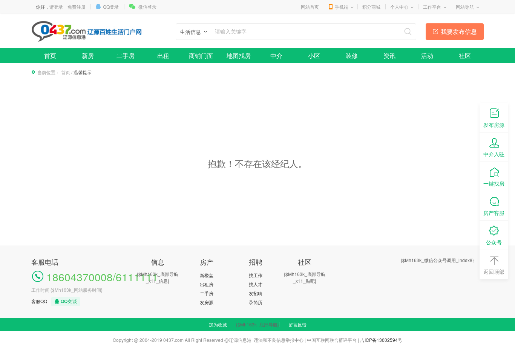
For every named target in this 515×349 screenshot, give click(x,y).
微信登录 (147, 6)
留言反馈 (297, 324)
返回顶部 (493, 271)
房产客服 (493, 212)
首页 (50, 55)
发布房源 (493, 124)
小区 (314, 55)
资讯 (389, 55)
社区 (465, 55)
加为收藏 (218, 324)
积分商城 (371, 6)
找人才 (255, 284)
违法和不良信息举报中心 (278, 340)
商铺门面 (201, 55)
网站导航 (465, 6)
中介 (276, 55)
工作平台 (432, 6)
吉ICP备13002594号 (381, 340)
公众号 (494, 242)
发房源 (206, 302)
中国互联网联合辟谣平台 (332, 340)
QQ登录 (111, 6)
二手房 (125, 55)
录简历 (255, 302)
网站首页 (310, 6)
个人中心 (399, 6)
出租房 (206, 284)
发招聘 (255, 293)
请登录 (56, 6)
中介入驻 (493, 154)
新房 (88, 55)
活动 (427, 55)
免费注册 (76, 6)
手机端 (341, 6)
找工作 (255, 275)
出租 (163, 55)
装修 (352, 55)
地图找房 (239, 55)
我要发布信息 (459, 31)
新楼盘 (206, 275)
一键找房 (493, 183)
